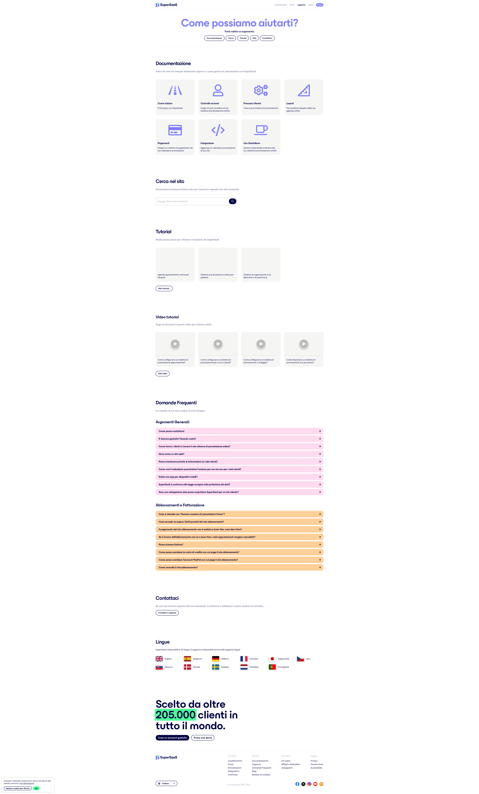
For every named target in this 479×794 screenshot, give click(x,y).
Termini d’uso (317, 764)
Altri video (162, 373)
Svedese (225, 667)
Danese (196, 667)
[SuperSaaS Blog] (321, 784)
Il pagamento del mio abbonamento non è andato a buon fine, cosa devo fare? (200, 529)
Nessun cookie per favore (18, 788)
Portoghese (283, 667)
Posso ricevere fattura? (171, 544)
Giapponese (283, 658)
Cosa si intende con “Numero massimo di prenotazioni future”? (192, 514)
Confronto (233, 774)
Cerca (231, 38)
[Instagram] (309, 784)
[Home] (166, 5)
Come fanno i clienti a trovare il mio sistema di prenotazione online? (194, 446)
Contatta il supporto (167, 613)
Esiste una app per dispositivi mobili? (178, 477)
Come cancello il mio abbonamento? (178, 567)
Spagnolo (197, 658)
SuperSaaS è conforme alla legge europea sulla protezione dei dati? (194, 484)
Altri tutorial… (164, 288)
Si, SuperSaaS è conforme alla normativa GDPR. (194, 485)
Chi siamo (286, 760)
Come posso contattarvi (171, 431)
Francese (253, 658)
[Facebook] (297, 784)
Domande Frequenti (261, 767)
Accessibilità (316, 767)
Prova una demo (203, 737)
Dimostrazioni (234, 767)
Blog (254, 771)
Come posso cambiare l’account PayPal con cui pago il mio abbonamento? (198, 560)
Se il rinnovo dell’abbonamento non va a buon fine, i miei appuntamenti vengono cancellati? (207, 537)
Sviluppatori (287, 767)
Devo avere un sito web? (171, 454)
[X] (303, 784)
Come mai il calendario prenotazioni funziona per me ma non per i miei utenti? (200, 469)
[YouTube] (315, 784)
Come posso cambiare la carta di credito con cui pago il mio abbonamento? (199, 552)
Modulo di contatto (261, 774)
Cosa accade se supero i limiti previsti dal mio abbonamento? (191, 521)
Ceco (308, 658)
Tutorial (243, 38)
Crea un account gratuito (172, 737)
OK (36, 788)
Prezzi (292, 5)
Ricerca (232, 201)
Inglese (168, 658)
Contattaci (267, 38)
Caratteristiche (281, 5)
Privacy (314, 760)
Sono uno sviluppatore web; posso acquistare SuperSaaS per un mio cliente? (199, 492)
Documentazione (214, 38)
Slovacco (169, 667)
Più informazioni (27, 783)
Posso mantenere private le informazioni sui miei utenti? (188, 461)
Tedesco (225, 658)
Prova (319, 5)
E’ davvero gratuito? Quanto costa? (177, 438)
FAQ (254, 38)
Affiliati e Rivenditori (290, 764)
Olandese (253, 667)
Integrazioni (233, 771)
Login (310, 5)
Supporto (256, 764)
